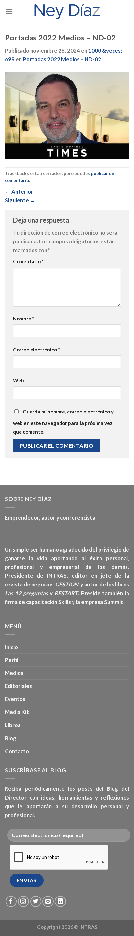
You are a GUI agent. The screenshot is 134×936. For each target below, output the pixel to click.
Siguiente (20, 200)
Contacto (17, 751)
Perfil (11, 659)
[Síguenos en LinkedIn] (60, 901)
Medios (14, 672)
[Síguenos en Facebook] (11, 901)
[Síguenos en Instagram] (23, 901)
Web (18, 380)
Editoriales (18, 685)
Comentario (28, 261)
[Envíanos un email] (48, 901)
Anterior (19, 191)
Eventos (15, 698)
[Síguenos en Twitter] (36, 901)
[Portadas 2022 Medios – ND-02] (67, 115)
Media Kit (17, 712)
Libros (12, 725)
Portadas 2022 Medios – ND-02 (62, 59)
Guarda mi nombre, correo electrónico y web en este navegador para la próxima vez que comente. (63, 422)
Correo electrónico (36, 349)
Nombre (23, 318)
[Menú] (9, 11)
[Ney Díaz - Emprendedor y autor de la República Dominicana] (67, 11)
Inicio (11, 647)
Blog (10, 738)
